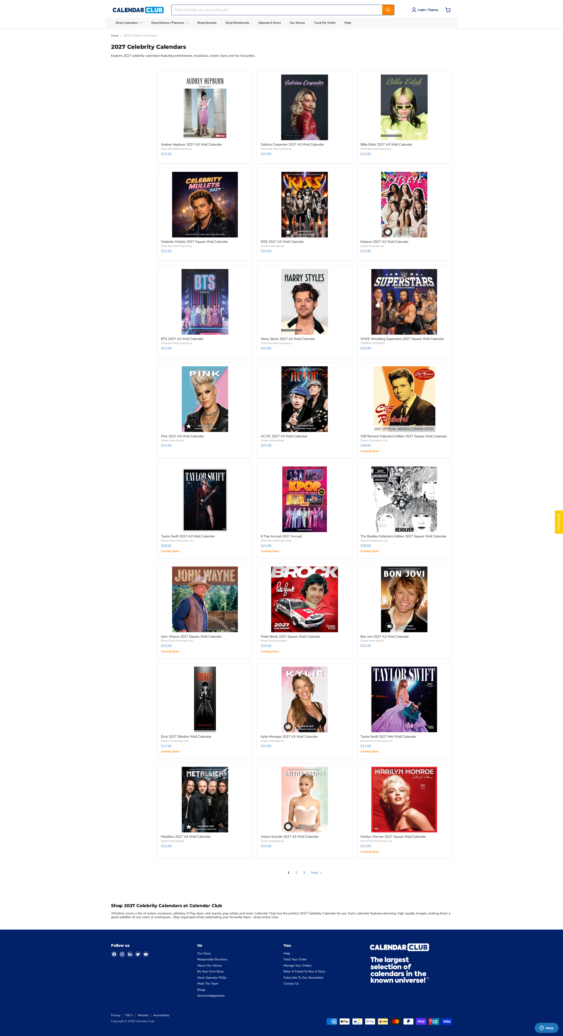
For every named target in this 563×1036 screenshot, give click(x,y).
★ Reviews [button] (559, 522)
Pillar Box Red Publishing (176, 149)
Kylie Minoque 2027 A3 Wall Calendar (289, 736)
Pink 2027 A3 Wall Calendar (182, 436)
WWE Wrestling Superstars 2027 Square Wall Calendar (402, 339)
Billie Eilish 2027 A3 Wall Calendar (386, 144)
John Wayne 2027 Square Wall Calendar (191, 636)
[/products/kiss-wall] (305, 204)
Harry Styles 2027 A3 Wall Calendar (288, 339)
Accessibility (161, 1015)
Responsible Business (212, 959)
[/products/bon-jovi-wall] (404, 599)
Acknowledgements (211, 996)
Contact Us (291, 983)
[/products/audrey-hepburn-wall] (205, 107)
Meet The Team (207, 983)
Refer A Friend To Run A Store (304, 971)
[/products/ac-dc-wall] (305, 399)
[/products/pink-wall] (205, 399)
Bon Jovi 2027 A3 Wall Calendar (384, 636)
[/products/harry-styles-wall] (305, 302)
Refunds (143, 1015)
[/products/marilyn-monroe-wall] (404, 799)
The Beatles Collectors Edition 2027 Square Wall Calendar (403, 536)
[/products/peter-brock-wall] (305, 599)
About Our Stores (209, 965)
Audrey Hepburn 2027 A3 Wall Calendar (191, 144)
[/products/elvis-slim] (205, 699)
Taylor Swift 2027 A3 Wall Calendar (188, 536)
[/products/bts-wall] (205, 302)
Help (286, 953)
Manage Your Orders (297, 965)
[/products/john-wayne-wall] (205, 599)
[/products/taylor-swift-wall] (205, 499)
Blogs (201, 990)
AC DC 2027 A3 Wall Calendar (284, 436)
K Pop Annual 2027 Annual (281, 536)
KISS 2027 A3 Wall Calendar (282, 241)
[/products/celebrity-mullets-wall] (205, 204)
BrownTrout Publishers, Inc (177, 540)
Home (115, 35)
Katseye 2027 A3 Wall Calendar (384, 241)
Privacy (116, 1015)
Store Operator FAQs (212, 978)
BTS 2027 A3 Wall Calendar (182, 339)
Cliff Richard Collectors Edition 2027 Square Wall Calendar (403, 436)
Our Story (204, 953)
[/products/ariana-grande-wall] (305, 799)
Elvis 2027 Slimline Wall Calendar (186, 736)
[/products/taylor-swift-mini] (404, 699)
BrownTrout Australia (273, 640)
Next (315, 872)
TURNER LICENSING (372, 343)
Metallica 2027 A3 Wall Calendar (185, 836)
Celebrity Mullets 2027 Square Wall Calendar (194, 241)
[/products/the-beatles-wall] (404, 499)
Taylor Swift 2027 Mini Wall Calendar (388, 736)
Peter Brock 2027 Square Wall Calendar (290, 636)
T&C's (129, 1015)
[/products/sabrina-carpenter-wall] (305, 107)
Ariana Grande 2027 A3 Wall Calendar (290, 836)
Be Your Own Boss (210, 971)
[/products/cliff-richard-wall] (404, 399)
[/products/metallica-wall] (205, 799)
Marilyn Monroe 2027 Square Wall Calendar (393, 836)
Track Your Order (295, 959)
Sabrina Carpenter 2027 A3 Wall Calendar (292, 144)
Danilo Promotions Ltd (374, 440)
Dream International (272, 246)
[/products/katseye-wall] (404, 204)
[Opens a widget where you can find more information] (546, 1028)
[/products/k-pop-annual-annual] (305, 499)
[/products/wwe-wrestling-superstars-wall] (404, 302)
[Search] (388, 10)
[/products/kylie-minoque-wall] (305, 699)
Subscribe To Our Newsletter (303, 978)
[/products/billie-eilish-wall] (404, 107)
